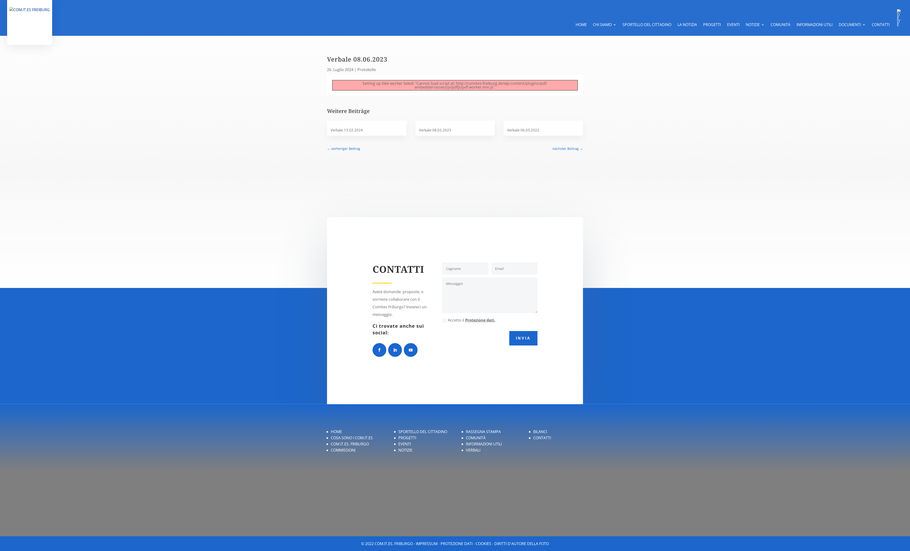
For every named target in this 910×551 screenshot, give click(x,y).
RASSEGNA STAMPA (483, 431)
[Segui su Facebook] (379, 350)
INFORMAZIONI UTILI (484, 444)
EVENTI (404, 444)
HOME (336, 431)
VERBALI (473, 450)
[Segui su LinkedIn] (395, 350)
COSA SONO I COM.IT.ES (352, 437)
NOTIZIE (405, 450)
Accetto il (471, 320)
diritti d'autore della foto (521, 543)
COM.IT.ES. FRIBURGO (350, 444)
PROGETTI (407, 437)
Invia (523, 338)
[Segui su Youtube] (411, 350)
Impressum (426, 543)
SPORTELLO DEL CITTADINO (422, 431)
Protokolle (366, 69)
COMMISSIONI (343, 450)
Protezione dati (457, 543)
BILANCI (540, 431)
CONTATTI (542, 437)
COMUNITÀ (476, 437)
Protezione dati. (480, 320)
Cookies (483, 543)
